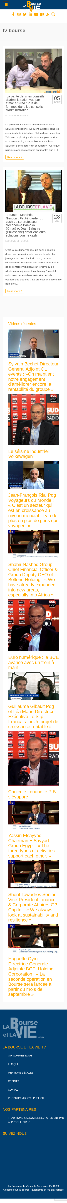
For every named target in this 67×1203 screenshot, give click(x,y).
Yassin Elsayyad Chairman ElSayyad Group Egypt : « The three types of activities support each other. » (31, 842)
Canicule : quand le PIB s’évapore (32, 791)
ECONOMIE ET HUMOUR (17, 112)
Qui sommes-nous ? (21, 1052)
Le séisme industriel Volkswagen (28, 450)
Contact (14, 1086)
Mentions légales (20, 1069)
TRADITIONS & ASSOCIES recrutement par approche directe (36, 1116)
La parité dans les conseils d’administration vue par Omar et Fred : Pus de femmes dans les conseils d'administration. (25, 100)
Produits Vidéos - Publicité (27, 1094)
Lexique (13, 1060)
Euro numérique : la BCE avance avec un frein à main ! (33, 659)
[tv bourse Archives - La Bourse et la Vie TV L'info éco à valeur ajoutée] (32, 4)
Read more (14, 154)
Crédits (13, 1078)
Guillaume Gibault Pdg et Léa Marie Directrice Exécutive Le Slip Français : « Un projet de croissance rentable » (33, 713)
